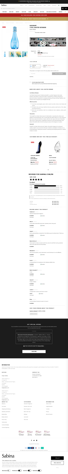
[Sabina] (3, 5)
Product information (36, 374)
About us (21, 5)
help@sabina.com (5, 388)
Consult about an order (37, 376)
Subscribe (34, 351)
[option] (5, 54)
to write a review (37, 311)
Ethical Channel (49, 414)
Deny (57, 468)
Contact (49, 5)
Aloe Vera (26, 419)
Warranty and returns (6, 411)
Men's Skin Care (27, 411)
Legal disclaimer (49, 406)
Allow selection (57, 463)
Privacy (47, 411)
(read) (44, 32)
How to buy (4, 419)
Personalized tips (31, 5)
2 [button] (48, 169)
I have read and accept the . (34, 346)
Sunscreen (26, 417)
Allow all (57, 458)
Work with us (34, 377)
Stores (45, 5)
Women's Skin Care (28, 406)
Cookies (47, 409)
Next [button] (27, 54)
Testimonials (4, 422)
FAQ (26, 5)
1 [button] (47, 169)
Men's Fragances (27, 409)
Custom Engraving (5, 427)
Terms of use (48, 404)
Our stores (4, 406)
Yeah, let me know (59, 73)
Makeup (25, 414)
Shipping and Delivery (6, 409)
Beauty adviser (5, 417)
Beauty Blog (4, 414)
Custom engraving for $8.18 (44, 83)
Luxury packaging (5, 425)
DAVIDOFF (33, 26)
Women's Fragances (28, 404)
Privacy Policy (41, 346)
